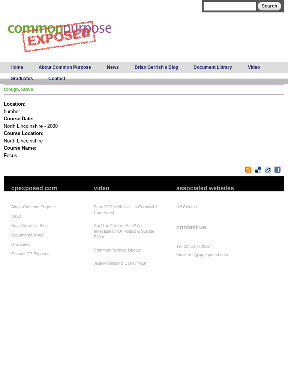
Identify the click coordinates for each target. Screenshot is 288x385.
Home (16, 67)
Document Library (213, 67)
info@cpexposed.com (208, 254)
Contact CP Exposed (30, 254)
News (113, 67)
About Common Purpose (65, 67)
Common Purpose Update (117, 250)
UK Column (186, 207)
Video (254, 67)
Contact (56, 78)
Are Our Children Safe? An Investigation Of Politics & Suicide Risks (124, 231)
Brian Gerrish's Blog (156, 67)
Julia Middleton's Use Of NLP (120, 263)
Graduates (21, 78)
